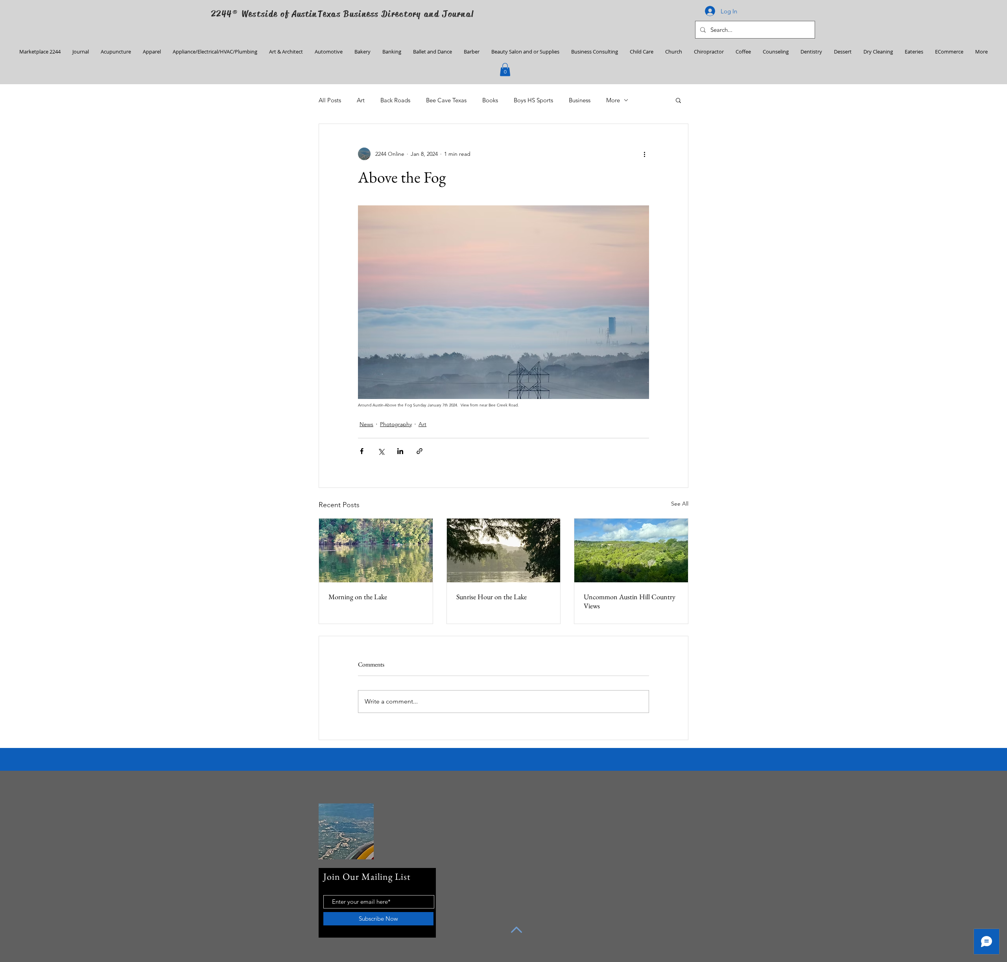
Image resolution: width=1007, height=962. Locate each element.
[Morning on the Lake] (376, 550)
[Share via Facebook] (361, 451)
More (613, 100)
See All (679, 503)
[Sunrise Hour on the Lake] (504, 550)
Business (579, 100)
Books (490, 100)
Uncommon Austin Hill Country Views (629, 601)
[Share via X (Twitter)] (381, 451)
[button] (505, 69)
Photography (396, 424)
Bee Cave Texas (446, 100)
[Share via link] (419, 451)
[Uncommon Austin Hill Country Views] (631, 550)
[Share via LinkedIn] (400, 451)
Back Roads (395, 100)
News (366, 424)
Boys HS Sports (533, 100)
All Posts (330, 100)
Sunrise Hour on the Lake (491, 596)
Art (361, 100)
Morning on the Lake (357, 596)
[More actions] (644, 154)
